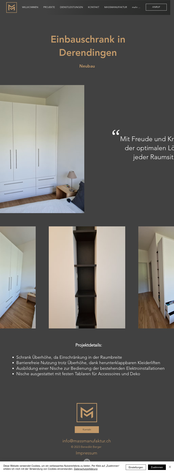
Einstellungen (136, 467)
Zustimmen (157, 467)
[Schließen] (170, 467)
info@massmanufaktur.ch (86, 441)
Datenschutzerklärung (86, 468)
